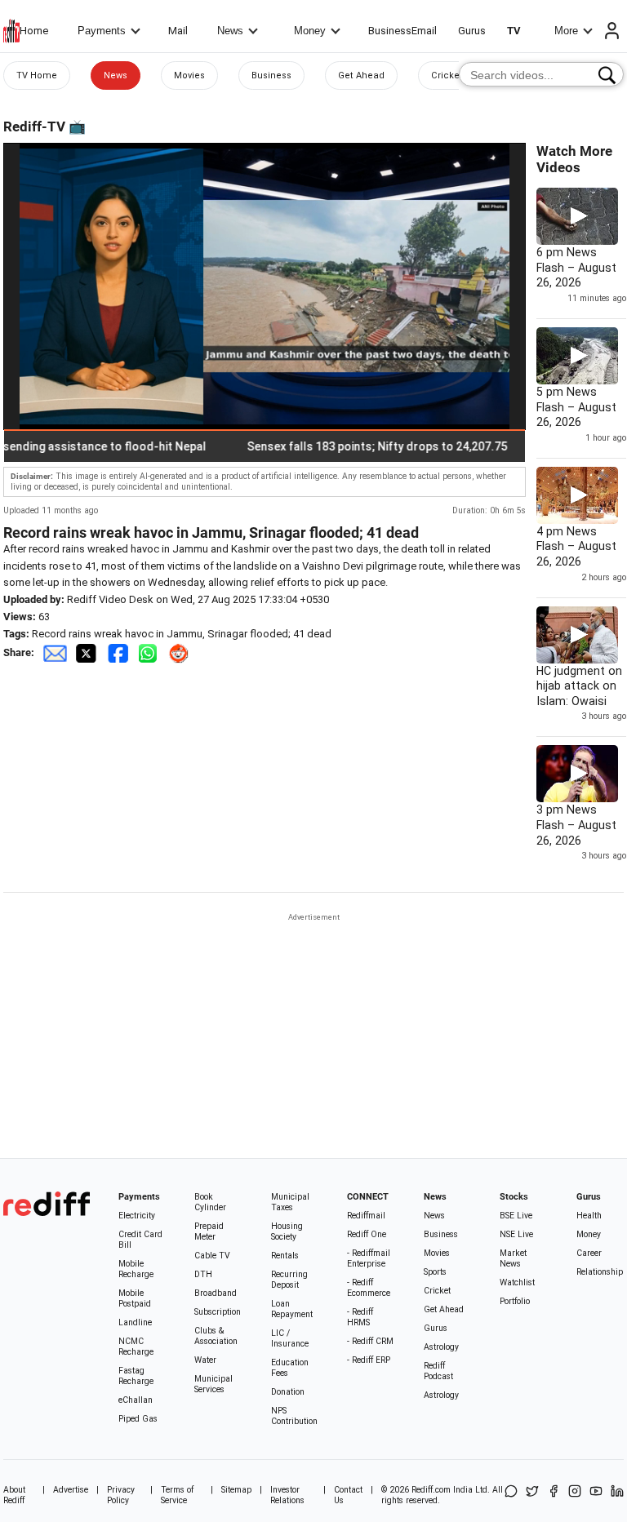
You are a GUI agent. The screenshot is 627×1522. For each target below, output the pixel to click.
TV (514, 30)
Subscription (217, 1312)
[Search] (607, 75)
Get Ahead (361, 75)
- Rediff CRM (370, 1341)
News (230, 30)
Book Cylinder (210, 1202)
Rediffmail (366, 1215)
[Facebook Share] (119, 652)
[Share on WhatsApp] (511, 1495)
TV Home (36, 75)
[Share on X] (532, 1495)
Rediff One (366, 1234)
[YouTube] (596, 1495)
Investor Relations (287, 1495)
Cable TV (212, 1255)
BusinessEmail (402, 30)
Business (271, 75)
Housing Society (287, 1231)
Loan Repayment (292, 1309)
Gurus (472, 30)
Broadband (215, 1293)
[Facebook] (553, 1495)
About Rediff (14, 1495)
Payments (102, 30)
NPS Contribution (294, 1416)
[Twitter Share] (87, 652)
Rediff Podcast (438, 1371)
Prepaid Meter (209, 1231)
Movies (189, 75)
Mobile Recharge (135, 1269)
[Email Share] (55, 652)
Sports (435, 1272)
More (566, 30)
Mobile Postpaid (134, 1298)
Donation (288, 1392)
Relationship (599, 1272)
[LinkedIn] (617, 1495)
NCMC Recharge (135, 1346)
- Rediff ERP (368, 1360)
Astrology (441, 1347)
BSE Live (516, 1215)
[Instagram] (574, 1495)
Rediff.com (431, 1489)
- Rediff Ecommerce (368, 1287)
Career (589, 1253)
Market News (513, 1258)
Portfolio (515, 1301)
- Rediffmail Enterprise (368, 1258)
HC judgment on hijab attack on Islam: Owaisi (579, 686)
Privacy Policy (121, 1495)
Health (589, 1215)
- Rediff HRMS (360, 1317)
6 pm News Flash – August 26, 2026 (576, 267)
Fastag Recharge (135, 1376)
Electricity (136, 1215)
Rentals (285, 1255)
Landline (135, 1322)
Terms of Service (177, 1495)
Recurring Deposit (289, 1279)
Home (34, 30)
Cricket (447, 75)
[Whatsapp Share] (151, 652)
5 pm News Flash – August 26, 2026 (576, 406)
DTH (203, 1274)
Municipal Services (213, 1384)
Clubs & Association (216, 1336)
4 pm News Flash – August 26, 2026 (576, 546)
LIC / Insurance (290, 1338)
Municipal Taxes (290, 1202)
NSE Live (516, 1234)
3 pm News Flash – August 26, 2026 (576, 824)
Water (205, 1360)
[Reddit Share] (180, 652)
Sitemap (236, 1489)
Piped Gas (138, 1418)
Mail (178, 30)
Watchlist (517, 1282)
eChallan (135, 1400)
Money (310, 30)
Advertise (70, 1489)
